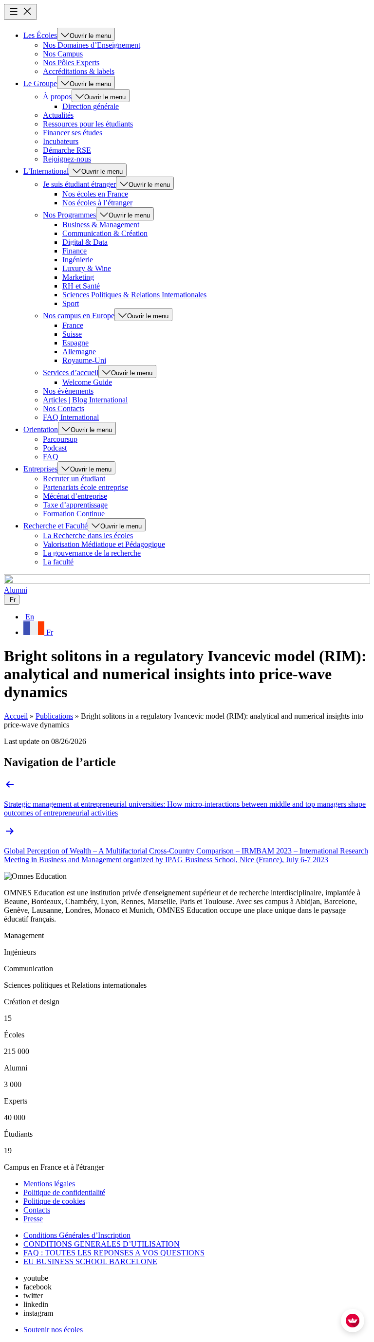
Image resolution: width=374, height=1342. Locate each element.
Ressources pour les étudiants (88, 124)
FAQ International (71, 417)
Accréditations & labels (78, 71)
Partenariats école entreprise (85, 487)
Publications (54, 716)
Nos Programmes (69, 215)
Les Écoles (40, 35)
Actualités (58, 115)
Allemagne (79, 351)
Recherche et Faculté (55, 526)
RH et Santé (81, 286)
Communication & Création (105, 233)
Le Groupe (40, 83)
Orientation (40, 429)
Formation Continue (74, 513)
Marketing (78, 277)
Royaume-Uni (84, 360)
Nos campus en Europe (78, 315)
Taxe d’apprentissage (75, 505)
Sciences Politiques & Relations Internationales (134, 294)
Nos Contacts (63, 408)
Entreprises (40, 469)
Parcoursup (60, 439)
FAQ (50, 457)
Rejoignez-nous (67, 159)
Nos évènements (68, 391)
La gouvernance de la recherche (92, 553)
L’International (46, 171)
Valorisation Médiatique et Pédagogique (104, 544)
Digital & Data (85, 242)
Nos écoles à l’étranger (97, 203)
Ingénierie (77, 259)
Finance (74, 251)
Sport (70, 303)
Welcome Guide (87, 382)
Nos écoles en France (95, 194)
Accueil (16, 716)
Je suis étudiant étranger (79, 184)
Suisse (72, 334)
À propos (57, 96)
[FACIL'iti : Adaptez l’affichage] (352, 1320)
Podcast (55, 448)
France (72, 325)
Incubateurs (60, 141)
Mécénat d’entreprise (75, 496)
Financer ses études (72, 132)
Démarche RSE (67, 150)
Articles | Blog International (85, 400)
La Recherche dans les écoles (88, 535)
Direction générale (90, 106)
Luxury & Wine (86, 268)
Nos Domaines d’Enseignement (91, 45)
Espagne (75, 343)
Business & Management (100, 224)
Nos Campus (63, 54)
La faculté (58, 562)
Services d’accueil (70, 372)
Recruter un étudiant (74, 478)
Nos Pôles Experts (71, 62)
